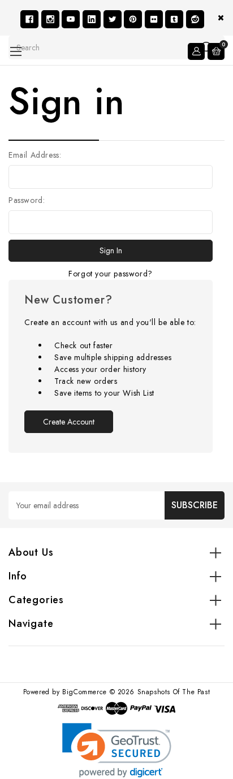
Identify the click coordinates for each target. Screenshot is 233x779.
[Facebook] (29, 19)
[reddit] (195, 19)
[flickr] (154, 19)
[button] (117, 750)
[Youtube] (71, 19)
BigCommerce (84, 692)
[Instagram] (50, 19)
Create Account (68, 421)
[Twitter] (112, 19)
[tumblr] (174, 19)
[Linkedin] (92, 19)
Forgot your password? (110, 273)
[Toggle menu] (15, 51)
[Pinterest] (133, 19)
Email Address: (34, 155)
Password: (26, 200)
